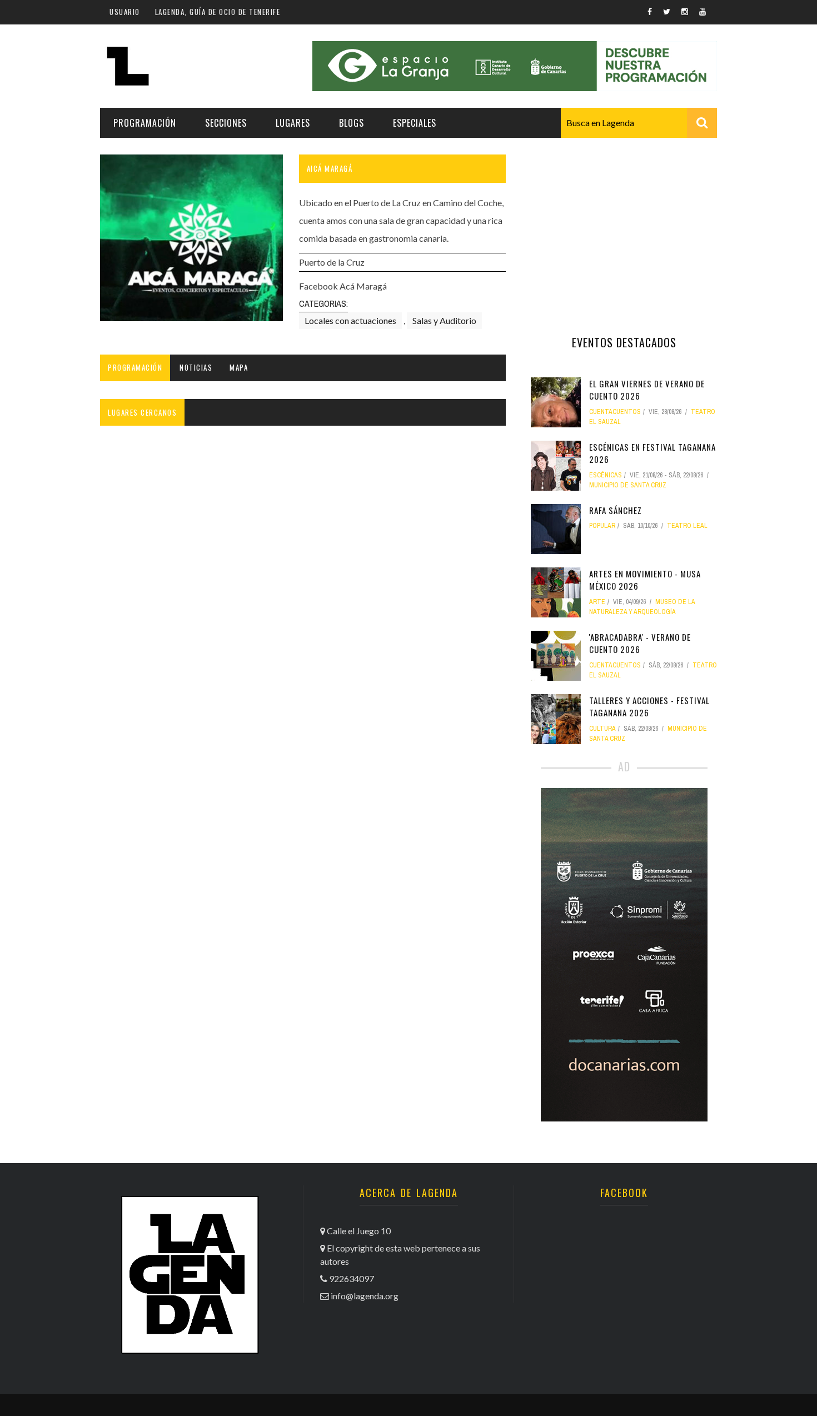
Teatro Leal (687, 525)
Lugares (293, 122)
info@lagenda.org (364, 1295)
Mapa (239, 367)
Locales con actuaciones (350, 320)
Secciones (226, 122)
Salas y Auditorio (444, 320)
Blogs (351, 122)
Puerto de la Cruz (332, 262)
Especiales (414, 122)
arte (597, 601)
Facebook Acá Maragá (343, 286)
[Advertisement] (624, 223)
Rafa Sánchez (615, 510)
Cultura (602, 728)
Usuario (124, 11)
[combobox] (639, 123)
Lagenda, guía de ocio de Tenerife (218, 11)
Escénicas (605, 475)
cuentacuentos (615, 411)
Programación (144, 122)
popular (602, 525)
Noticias (196, 367)
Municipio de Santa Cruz (627, 485)
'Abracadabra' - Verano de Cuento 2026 (640, 643)
